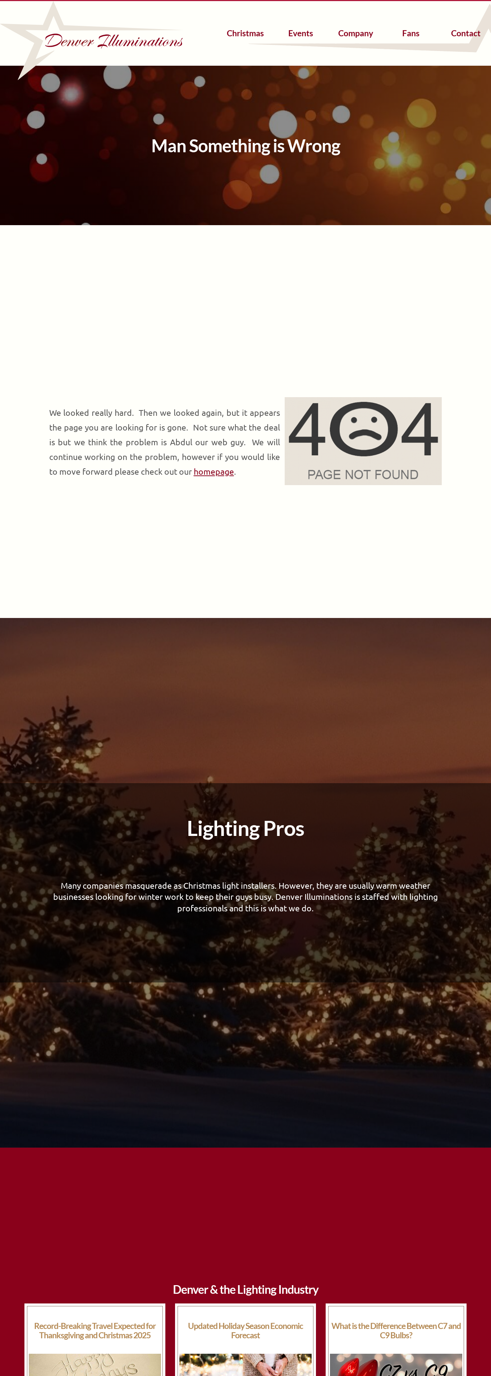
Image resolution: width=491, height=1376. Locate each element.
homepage (214, 471)
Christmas (245, 33)
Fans (410, 33)
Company (355, 33)
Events (300, 33)
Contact (466, 33)
